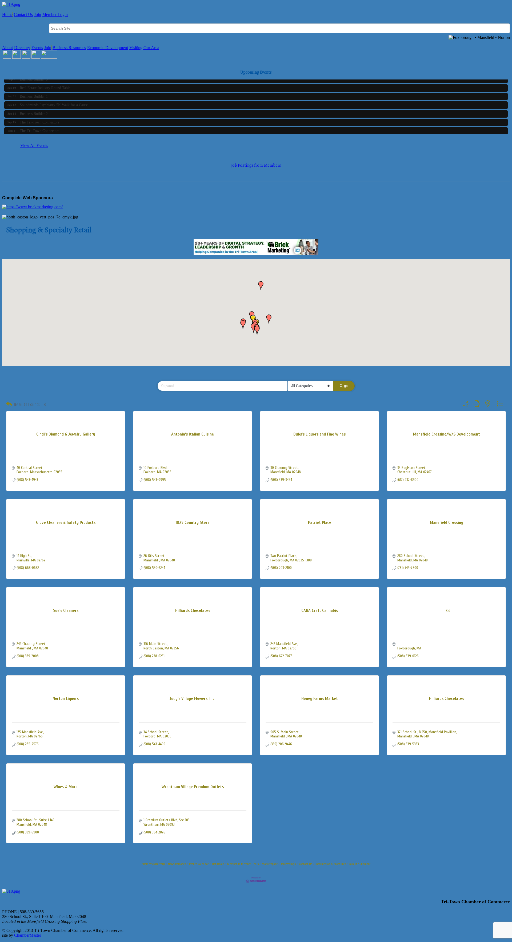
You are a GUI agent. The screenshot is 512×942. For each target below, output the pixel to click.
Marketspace (270, 864)
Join (37, 14)
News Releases (177, 864)
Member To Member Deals (243, 864)
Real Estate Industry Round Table (45, 84)
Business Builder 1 (34, 92)
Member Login (55, 14)
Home (7, 14)
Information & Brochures (330, 864)
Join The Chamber (359, 864)
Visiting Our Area (144, 47)
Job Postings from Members (256, 165)
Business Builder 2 (34, 110)
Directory (22, 47)
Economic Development (107, 47)
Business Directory (153, 864)
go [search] (346, 386)
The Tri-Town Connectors (39, 118)
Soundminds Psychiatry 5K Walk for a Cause (54, 101)
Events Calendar (199, 864)
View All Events (34, 145)
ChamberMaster (27, 935)
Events (37, 47)
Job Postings (288, 864)
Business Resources (69, 47)
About (7, 47)
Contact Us (23, 14)
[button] (257, 330)
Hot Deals (218, 864)
